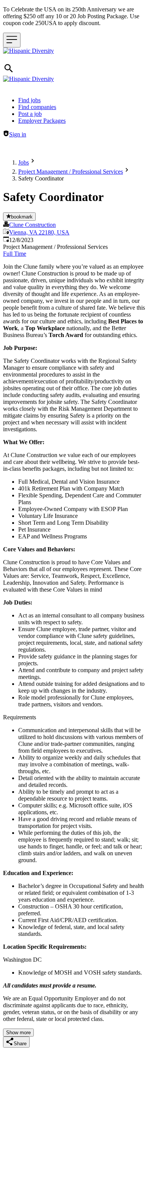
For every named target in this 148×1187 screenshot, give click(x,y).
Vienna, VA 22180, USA (39, 232)
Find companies (37, 107)
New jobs (108, 147)
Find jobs (29, 100)
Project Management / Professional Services (70, 171)
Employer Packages (42, 120)
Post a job (30, 114)
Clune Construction (32, 225)
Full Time (14, 253)
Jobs (23, 162)
